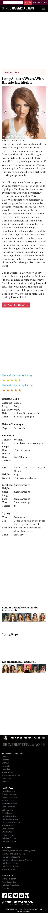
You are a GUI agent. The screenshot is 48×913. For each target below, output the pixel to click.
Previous (4, 112)
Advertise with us (9, 772)
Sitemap (5, 763)
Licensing (6, 769)
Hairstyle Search (9, 838)
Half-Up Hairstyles (10, 819)
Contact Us (7, 778)
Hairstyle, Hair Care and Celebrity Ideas (18, 851)
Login (45, 2)
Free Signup (7, 888)
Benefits (5, 760)
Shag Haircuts (8, 829)
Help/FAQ (6, 782)
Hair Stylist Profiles (10, 866)
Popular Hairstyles (9, 794)
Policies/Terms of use (11, 775)
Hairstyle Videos (9, 869)
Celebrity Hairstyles (10, 797)
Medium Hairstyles (10, 804)
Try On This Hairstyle (16, 305)
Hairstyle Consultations (11, 885)
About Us (6, 757)
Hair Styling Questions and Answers (17, 860)
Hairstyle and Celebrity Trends (14, 854)
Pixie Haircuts (7, 813)
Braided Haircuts (9, 825)
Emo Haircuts (7, 832)
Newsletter (6, 766)
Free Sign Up (37, 2)
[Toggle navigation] (43, 8)
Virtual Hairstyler (9, 879)
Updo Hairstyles (9, 816)
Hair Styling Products (11, 857)
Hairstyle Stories (9, 841)
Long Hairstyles (8, 807)
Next (42, 112)
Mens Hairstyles (8, 835)
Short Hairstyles (8, 800)
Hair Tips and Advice (10, 863)
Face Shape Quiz (9, 882)
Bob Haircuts (7, 810)
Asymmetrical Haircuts (11, 822)
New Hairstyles (8, 791)
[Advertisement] (24, 42)
